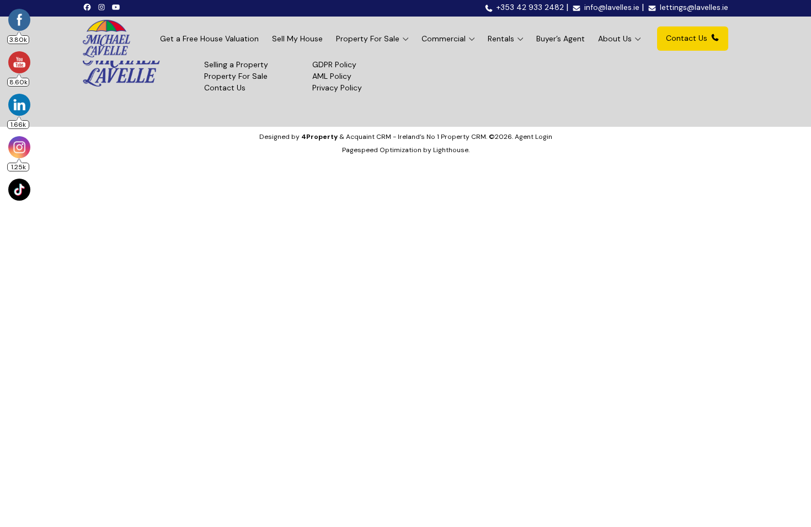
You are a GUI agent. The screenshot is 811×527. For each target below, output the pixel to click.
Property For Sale (367, 39)
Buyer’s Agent (560, 39)
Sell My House (297, 39)
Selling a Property (236, 64)
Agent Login (533, 136)
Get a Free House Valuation (209, 39)
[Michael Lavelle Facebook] (89, 7)
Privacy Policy (337, 88)
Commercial (443, 39)
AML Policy (331, 76)
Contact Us (686, 38)
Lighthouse (450, 150)
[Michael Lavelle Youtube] (117, 7)
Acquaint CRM (368, 136)
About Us (615, 39)
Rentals (501, 39)
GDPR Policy (334, 64)
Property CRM (463, 136)
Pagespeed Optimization (381, 150)
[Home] (106, 38)
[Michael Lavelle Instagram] (103, 7)
